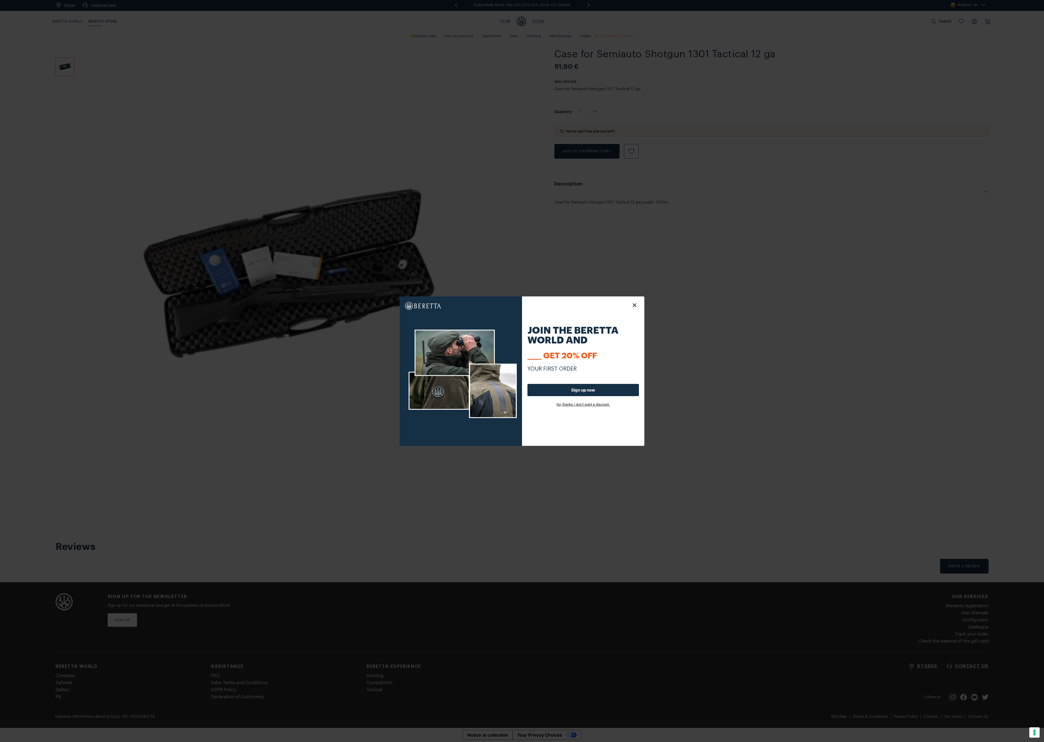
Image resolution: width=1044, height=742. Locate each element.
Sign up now (583, 390)
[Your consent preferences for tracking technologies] (1034, 732)
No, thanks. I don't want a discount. (583, 404)
